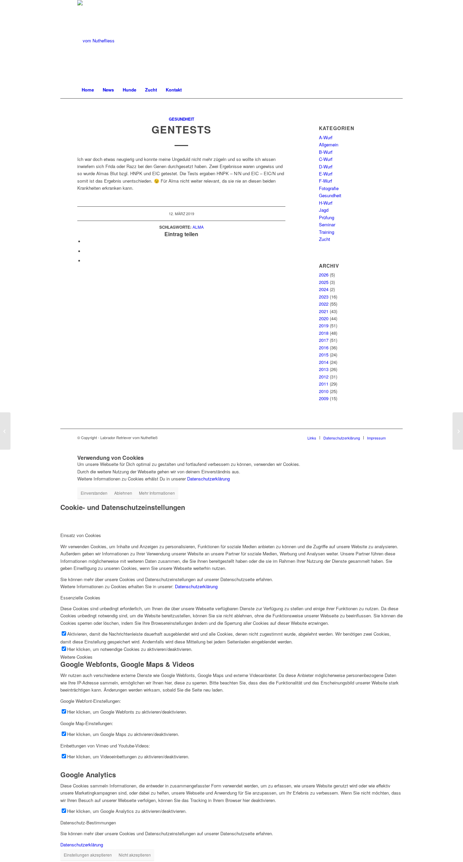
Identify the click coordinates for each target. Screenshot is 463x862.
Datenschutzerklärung (208, 478)
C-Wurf (326, 159)
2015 (323, 354)
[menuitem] (87, 89)
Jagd (323, 210)
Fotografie (329, 188)
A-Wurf (326, 137)
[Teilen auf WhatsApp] (85, 251)
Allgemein (328, 144)
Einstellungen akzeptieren (88, 855)
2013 (323, 369)
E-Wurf (326, 173)
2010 (323, 391)
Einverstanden (94, 493)
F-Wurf (325, 181)
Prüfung (326, 217)
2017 (323, 340)
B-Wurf (326, 152)
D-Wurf (326, 166)
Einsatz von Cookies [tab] (80, 535)
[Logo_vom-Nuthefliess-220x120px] (96, 40)
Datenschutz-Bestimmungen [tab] (88, 822)
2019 (323, 325)
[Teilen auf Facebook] (85, 241)
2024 (323, 289)
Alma (198, 227)
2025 (323, 282)
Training (326, 232)
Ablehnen (123, 493)
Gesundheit (181, 119)
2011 (323, 384)
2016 (323, 347)
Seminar (327, 224)
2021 (323, 311)
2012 (323, 376)
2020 (323, 318)
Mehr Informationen (157, 493)
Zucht (324, 239)
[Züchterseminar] (5, 431)
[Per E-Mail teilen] (85, 261)
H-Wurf (326, 203)
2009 (323, 398)
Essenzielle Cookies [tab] (80, 597)
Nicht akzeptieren (135, 855)
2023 (323, 296)
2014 (323, 362)
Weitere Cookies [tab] (76, 657)
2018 (323, 333)
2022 (323, 304)
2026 (323, 274)
